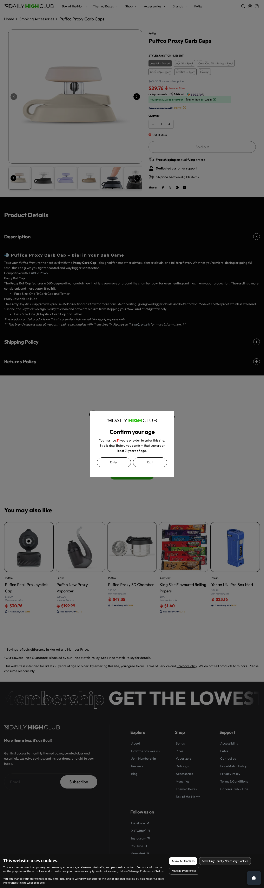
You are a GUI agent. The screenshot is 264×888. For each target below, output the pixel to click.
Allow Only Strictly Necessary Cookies (225, 861)
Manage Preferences (184, 870)
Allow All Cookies (183, 861)
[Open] (254, 878)
